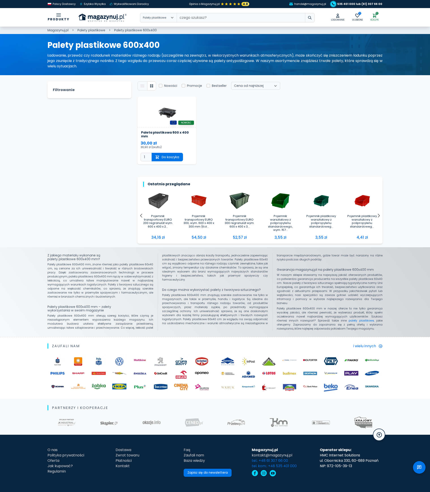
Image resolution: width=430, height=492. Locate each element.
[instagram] (264, 473)
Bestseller (219, 85)
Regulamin (56, 471)
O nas (52, 449)
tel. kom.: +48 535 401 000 (274, 466)
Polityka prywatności (65, 455)
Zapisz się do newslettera (207, 472)
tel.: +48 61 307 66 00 (270, 460)
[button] (337, 17)
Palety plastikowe (91, 30)
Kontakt (123, 466)
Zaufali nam (194, 455)
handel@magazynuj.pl (310, 4)
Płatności (124, 460)
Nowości (170, 85)
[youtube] (273, 473)
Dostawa (123, 449)
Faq (187, 449)
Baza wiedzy (194, 460)
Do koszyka (170, 157)
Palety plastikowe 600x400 (135, 30)
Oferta (53, 460)
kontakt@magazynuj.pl (272, 455)
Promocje (194, 85)
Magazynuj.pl (58, 30)
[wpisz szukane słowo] (310, 17)
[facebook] (255, 473)
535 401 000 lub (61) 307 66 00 (359, 4)
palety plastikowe (361, 320)
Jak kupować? (60, 466)
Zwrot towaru (127, 455)
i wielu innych (364, 346)
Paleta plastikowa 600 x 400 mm (165, 134)
